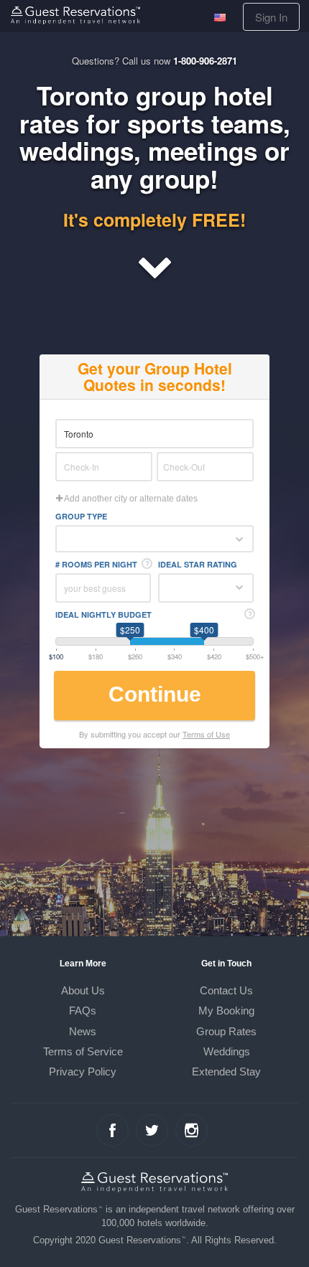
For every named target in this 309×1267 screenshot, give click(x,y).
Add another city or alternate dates (130, 499)
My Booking (226, 1010)
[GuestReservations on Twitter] (152, 1130)
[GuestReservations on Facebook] (112, 1130)
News (82, 1031)
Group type (81, 516)
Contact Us (226, 990)
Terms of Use (206, 734)
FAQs (82, 1010)
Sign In (271, 16)
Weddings (226, 1051)
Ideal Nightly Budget (103, 614)
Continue (155, 694)
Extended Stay (226, 1071)
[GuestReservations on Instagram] (191, 1130)
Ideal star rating (197, 564)
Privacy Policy (82, 1071)
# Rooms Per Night (96, 564)
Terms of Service (83, 1051)
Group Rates (226, 1031)
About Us (83, 990)
